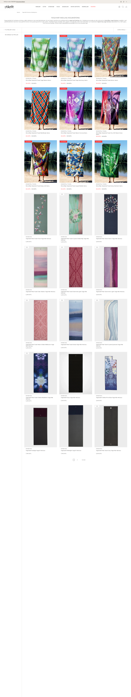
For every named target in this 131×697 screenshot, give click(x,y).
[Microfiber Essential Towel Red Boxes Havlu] (40, 108)
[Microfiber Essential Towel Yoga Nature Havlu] (40, 56)
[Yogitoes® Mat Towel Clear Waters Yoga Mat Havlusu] (40, 267)
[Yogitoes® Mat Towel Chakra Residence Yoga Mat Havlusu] (40, 373)
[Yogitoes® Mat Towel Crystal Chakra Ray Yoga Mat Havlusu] (75, 214)
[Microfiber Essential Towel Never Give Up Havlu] (75, 108)
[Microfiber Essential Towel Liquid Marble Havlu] (75, 161)
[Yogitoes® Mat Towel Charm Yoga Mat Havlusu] (111, 214)
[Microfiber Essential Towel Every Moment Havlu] (111, 161)
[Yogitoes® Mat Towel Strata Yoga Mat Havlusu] (75, 320)
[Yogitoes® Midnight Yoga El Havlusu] (75, 426)
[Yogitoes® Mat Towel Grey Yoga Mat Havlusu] (111, 426)
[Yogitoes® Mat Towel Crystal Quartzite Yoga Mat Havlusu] (111, 320)
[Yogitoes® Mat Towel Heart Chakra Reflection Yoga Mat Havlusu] (40, 320)
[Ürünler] (126, 7)
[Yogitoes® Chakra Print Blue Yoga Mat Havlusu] (111, 373)
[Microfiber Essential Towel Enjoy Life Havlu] (40, 161)
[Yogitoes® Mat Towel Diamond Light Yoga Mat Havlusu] (75, 267)
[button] (44, 7)
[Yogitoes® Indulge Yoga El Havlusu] (40, 426)
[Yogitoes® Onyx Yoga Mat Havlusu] (75, 373)
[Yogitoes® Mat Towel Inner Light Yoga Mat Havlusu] (111, 267)
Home (18, 12)
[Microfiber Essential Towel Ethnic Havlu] (111, 56)
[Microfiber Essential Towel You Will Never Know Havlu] (111, 108)
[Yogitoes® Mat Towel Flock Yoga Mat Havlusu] (40, 214)
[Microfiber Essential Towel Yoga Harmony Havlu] (75, 56)
